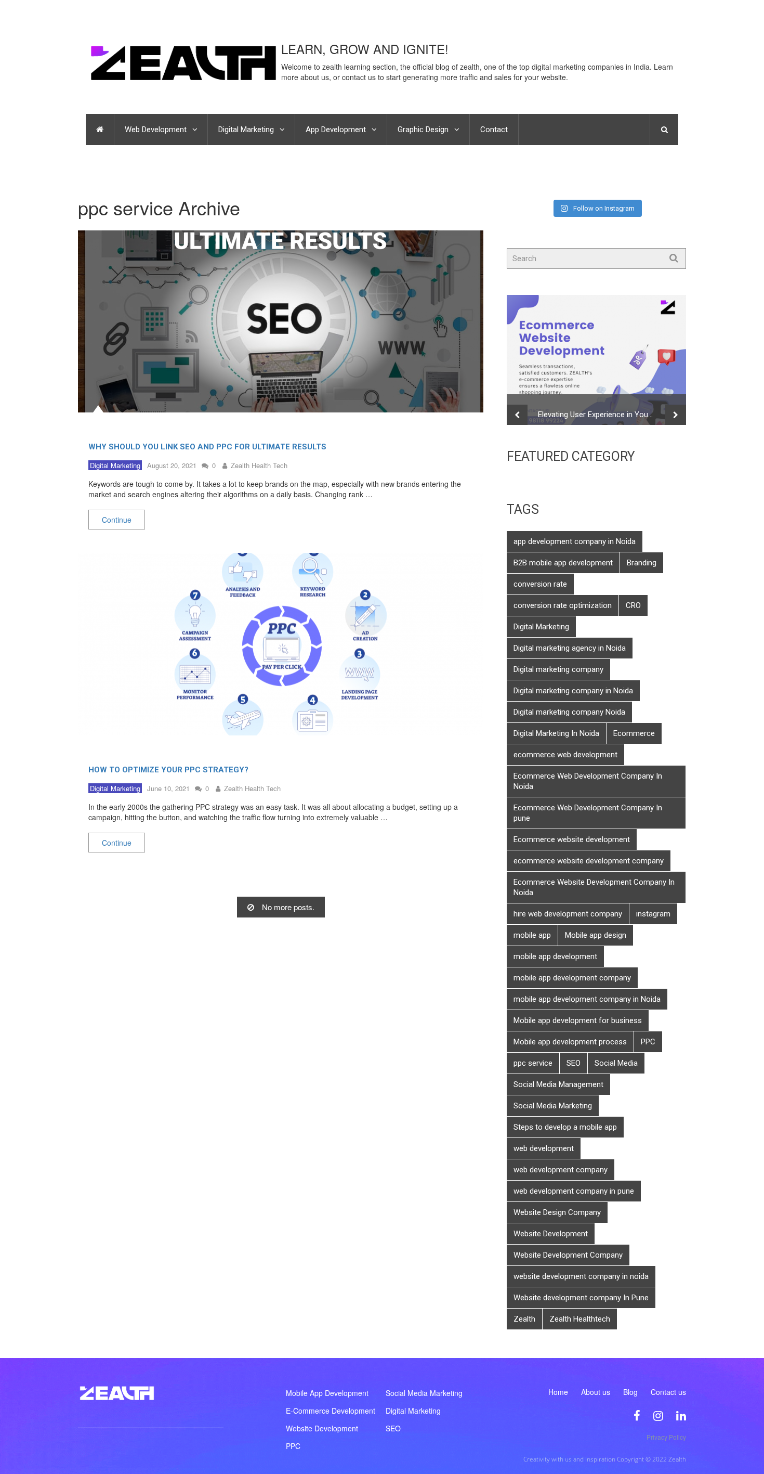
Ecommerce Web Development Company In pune (587, 813)
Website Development (550, 1233)
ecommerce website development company (588, 860)
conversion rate (540, 584)
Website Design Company (557, 1212)
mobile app (532, 935)
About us (595, 1392)
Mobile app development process (570, 1041)
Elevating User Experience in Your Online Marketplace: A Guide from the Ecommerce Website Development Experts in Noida (601, 414)
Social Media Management (558, 1084)
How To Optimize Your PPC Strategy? (168, 769)
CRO (633, 605)
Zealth (524, 1319)
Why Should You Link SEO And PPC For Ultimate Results (207, 446)
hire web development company (567, 914)
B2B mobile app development (563, 562)
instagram (653, 914)
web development (543, 1148)
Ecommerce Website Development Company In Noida (594, 887)
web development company (560, 1169)
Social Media (616, 1063)
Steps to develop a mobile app (565, 1127)
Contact (494, 129)
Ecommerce (634, 733)
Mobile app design (595, 935)
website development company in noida (581, 1276)
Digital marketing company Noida (569, 712)
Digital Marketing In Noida (556, 733)
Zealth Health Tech (259, 465)
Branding (641, 562)
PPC (648, 1041)
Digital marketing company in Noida (573, 690)
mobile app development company (572, 977)
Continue (116, 519)
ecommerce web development (565, 754)
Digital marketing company (558, 669)
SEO (574, 1063)
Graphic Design (423, 129)
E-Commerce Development (330, 1410)
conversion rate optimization (562, 605)
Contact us (668, 1392)
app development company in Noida (574, 541)
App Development (336, 129)
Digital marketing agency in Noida (569, 648)
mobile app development (555, 956)
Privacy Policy (666, 1436)
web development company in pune (573, 1191)
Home (558, 1392)
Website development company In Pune (581, 1297)
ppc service (532, 1063)
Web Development (156, 129)
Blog (630, 1392)
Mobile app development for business (577, 1020)
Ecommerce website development (571, 839)
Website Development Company (568, 1255)
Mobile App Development (327, 1393)
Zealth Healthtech (579, 1319)
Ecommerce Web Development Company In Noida (587, 781)
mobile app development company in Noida (587, 999)
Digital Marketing (246, 129)
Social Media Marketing (552, 1105)
